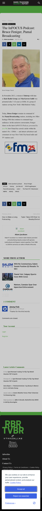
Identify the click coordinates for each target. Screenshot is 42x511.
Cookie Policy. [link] (15, 482)
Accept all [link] (21, 489)
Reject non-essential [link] (21, 496)
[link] (10, 503)
